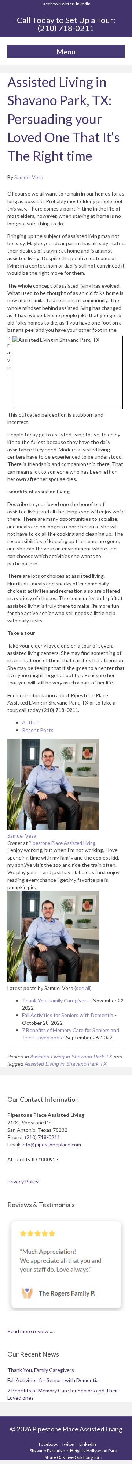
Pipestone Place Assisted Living (62, 843)
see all (83, 988)
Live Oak (74, 1457)
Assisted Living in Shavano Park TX (71, 1056)
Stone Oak (55, 1457)
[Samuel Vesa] (53, 828)
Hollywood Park (101, 1450)
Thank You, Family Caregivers (55, 1000)
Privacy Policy (22, 1181)
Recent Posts (38, 730)
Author (30, 722)
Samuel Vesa (21, 835)
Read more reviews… (31, 1331)
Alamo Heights (70, 1450)
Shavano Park (43, 1450)
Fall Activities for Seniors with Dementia (67, 1015)
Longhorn (92, 1457)
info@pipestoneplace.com (51, 1144)
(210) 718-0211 (66, 28)
